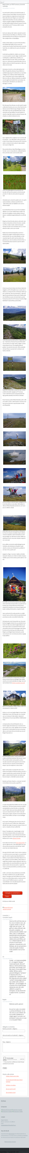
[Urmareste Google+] (16, 1109)
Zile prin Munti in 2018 (10, 1092)
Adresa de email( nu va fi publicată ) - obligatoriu (13, 1035)
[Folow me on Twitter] (17, 1111)
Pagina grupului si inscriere (10, 1141)
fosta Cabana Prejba (20, 842)
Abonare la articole (7, 909)
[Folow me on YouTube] (6, 1111)
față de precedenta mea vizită (18, 683)
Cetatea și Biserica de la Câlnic (12, 1076)
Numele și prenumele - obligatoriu (10, 1028)
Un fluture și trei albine (11, 1085)
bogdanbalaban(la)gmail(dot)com (8, 1125)
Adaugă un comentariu (12, 893)
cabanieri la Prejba (16, 838)
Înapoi (7, 896)
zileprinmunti (11, 1133)
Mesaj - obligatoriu (7, 1042)
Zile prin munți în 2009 (11, 1089)
